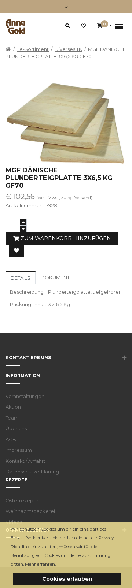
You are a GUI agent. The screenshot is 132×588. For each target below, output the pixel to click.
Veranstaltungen (25, 396)
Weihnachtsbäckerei (30, 511)
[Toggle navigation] (66, 6)
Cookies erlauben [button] (67, 579)
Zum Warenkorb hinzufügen (65, 238)
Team (12, 418)
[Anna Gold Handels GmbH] (15, 27)
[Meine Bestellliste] (83, 26)
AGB (11, 439)
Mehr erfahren (40, 564)
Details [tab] (20, 278)
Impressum (19, 450)
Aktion (13, 407)
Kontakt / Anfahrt (25, 461)
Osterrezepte (22, 500)
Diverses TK (68, 49)
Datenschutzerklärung (32, 472)
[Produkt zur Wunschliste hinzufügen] (16, 251)
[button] (58, 565)
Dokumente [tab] (57, 277)
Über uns (16, 428)
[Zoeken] (67, 26)
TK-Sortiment (33, 49)
